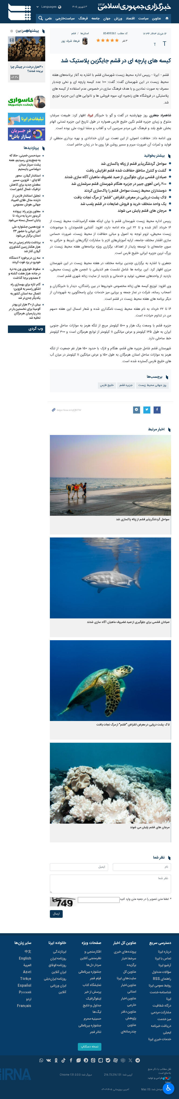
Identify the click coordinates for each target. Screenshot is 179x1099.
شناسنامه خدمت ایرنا (160, 1077)
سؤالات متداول (161, 1053)
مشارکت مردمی (161, 1093)
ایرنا (133, 7)
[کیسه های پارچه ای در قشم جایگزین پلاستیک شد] (110, 110)
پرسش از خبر (93, 1073)
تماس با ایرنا (163, 1039)
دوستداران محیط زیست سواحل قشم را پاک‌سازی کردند (125, 272)
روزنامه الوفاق (57, 1046)
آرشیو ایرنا (164, 1046)
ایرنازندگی (59, 1032)
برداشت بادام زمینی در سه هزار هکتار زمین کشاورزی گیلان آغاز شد (25, 247)
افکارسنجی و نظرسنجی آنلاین (90, 1036)
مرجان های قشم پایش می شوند (142, 292)
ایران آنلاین (59, 1053)
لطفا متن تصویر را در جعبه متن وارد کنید (145, 980)
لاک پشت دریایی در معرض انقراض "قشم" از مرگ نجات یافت (120, 278)
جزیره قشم (126, 466)
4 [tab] (11, 31)
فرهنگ (83, 18)
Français (24, 1087)
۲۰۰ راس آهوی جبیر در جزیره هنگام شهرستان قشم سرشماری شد (118, 265)
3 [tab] (16, 31)
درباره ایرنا (164, 1032)
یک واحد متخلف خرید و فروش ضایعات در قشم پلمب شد (123, 285)
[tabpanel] (26, 59)
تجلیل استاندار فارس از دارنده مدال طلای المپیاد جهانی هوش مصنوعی (26, 200)
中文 (28, 1032)
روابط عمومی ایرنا (160, 1066)
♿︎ (168, 1088)
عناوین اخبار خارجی (128, 1083)
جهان (106, 18)
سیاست (143, 18)
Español (24, 1066)
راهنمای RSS (162, 1060)
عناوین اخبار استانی (128, 1069)
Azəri (27, 1053)
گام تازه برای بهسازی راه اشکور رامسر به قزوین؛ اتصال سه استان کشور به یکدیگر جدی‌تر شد (25, 291)
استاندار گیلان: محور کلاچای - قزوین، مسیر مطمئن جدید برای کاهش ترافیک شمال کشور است (25, 182)
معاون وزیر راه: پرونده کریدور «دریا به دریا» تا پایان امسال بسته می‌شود (25, 216)
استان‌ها (84, 33)
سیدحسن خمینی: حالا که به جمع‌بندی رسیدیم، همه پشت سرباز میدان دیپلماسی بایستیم (25, 162)
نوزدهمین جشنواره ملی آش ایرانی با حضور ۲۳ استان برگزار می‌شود (26, 231)
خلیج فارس (107, 466)
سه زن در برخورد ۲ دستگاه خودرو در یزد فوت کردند (25, 260)
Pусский (25, 1073)
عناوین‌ (156, 18)
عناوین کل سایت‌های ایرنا (126, 1056)
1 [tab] (27, 31)
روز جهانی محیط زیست (152, 466)
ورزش (118, 18)
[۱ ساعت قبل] (26, 48)
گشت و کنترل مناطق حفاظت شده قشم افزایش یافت (126, 251)
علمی (48, 18)
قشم (73, 33)
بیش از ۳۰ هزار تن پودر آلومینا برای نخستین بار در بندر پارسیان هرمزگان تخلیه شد (25, 311)
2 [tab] (22, 31)
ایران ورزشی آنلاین (58, 1070)
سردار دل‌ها (93, 1046)
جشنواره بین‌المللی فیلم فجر (89, 1056)
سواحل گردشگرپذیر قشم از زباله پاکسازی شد (133, 245)
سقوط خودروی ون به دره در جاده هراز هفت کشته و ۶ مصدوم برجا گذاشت (24, 274)
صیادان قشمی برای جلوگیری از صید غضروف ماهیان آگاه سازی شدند (115, 258)
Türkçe (25, 1060)
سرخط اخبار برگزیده (128, 1043)
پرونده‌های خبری (125, 1032)
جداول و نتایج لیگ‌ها (92, 1090)
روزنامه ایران (58, 1039)
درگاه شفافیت (162, 1086)
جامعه (96, 18)
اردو (28, 1080)
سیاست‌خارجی (65, 18)
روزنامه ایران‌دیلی (55, 1060)
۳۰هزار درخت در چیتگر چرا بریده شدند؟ (26, 69)
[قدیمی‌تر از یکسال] (110, 556)
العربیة (27, 1046)
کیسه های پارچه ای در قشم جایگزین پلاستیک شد (116, 61)
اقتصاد (130, 18)
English (25, 1039)
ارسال (56, 994)
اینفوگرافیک (93, 1079)
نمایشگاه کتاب (92, 1066)
